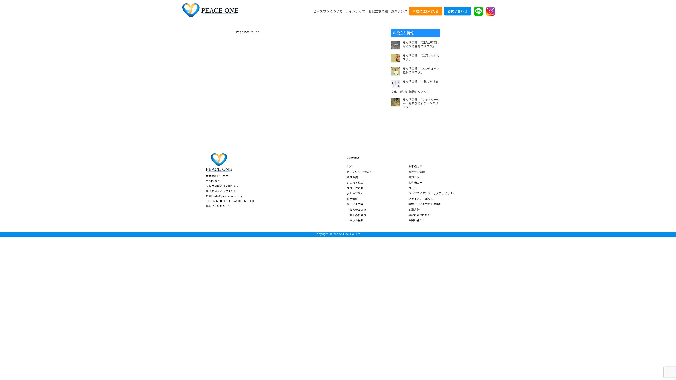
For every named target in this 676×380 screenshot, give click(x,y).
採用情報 (352, 199)
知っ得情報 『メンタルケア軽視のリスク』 (421, 70)
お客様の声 (415, 166)
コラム (412, 188)
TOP (350, 166)
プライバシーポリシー (422, 199)
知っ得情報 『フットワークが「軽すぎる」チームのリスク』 (421, 103)
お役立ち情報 (378, 11)
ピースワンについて (328, 11)
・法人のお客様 (356, 209)
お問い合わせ (458, 11)
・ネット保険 (355, 220)
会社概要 (352, 177)
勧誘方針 (414, 209)
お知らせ (414, 177)
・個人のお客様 (356, 215)
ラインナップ (355, 11)
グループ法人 (355, 193)
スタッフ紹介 (355, 188)
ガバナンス (399, 11)
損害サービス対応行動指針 (425, 204)
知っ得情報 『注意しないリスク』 (421, 57)
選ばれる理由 (355, 182)
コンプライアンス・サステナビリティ (431, 193)
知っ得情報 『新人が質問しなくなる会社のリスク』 (421, 44)
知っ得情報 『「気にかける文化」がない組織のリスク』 (415, 87)
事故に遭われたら (425, 11)
